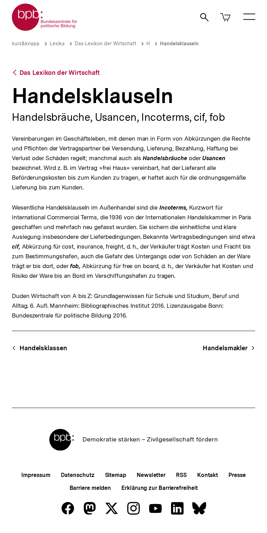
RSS (181, 475)
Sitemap (115, 475)
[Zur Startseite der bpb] (45, 28)
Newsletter (151, 475)
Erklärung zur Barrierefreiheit (159, 488)
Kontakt (207, 475)
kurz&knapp (26, 43)
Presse (236, 475)
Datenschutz (78, 475)
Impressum (35, 475)
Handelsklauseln (179, 43)
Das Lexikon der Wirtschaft (105, 43)
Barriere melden (90, 488)
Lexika (57, 43)
